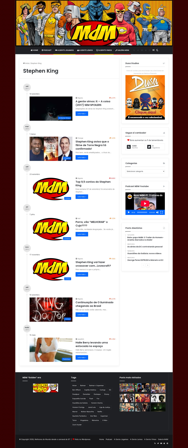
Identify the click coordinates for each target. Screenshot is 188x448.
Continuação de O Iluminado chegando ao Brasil (94, 304)
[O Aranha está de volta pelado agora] (127, 407)
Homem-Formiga (78, 407)
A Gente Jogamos (65, 50)
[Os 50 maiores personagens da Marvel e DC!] (127, 387)
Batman (83, 385)
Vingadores (84, 420)
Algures (80, 98)
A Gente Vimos (105, 50)
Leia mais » (82, 114)
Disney (106, 394)
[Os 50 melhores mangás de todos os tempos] (142, 398)
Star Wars (93, 416)
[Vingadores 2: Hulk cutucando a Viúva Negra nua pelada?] (127, 398)
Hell (79, 218)
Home (35, 50)
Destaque (97, 394)
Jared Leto (92, 407)
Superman (104, 416)
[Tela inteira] (161, 212)
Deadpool (75, 394)
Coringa (102, 390)
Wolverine (95, 420)
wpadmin (81, 339)
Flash (91, 398)
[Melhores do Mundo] (94, 23)
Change (80, 138)
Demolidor (86, 394)
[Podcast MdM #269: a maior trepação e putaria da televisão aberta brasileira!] (158, 388)
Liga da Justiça (104, 407)
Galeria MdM (123, 50)
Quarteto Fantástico (79, 416)
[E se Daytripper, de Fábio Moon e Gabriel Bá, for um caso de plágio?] (158, 398)
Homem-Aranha (97, 403)
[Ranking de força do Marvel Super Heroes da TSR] (142, 387)
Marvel (74, 412)
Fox (98, 398)
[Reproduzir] (129, 212)
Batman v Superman (96, 385)
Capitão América (90, 390)
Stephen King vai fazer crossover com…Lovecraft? (93, 264)
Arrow (74, 385)
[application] (145, 203)
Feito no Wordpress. (83, 439)
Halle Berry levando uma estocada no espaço (92, 344)
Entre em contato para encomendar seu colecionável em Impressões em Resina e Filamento (145, 72)
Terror (74, 420)
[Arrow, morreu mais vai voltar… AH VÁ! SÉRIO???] (158, 407)
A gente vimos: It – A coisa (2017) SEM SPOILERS (93, 103)
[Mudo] (157, 212)
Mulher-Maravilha (87, 412)
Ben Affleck (76, 390)
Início (27, 63)
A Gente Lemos (86, 50)
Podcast (47, 50)
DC (110, 390)
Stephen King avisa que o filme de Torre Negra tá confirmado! (92, 145)
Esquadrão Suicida (79, 398)
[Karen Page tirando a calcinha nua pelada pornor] (142, 407)
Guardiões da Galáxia (80, 403)
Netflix (99, 412)
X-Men (104, 420)
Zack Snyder (77, 425)
